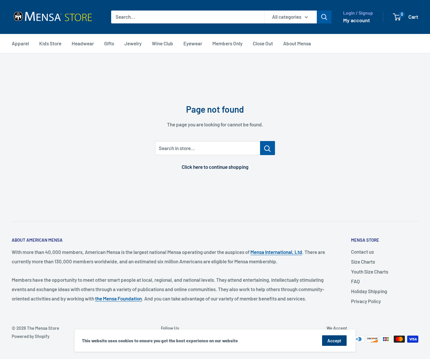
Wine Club (162, 43)
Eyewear (192, 43)
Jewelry (133, 43)
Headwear (83, 43)
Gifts (109, 43)
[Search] (324, 17)
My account (356, 20)
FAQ (355, 281)
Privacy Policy (366, 301)
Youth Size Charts (369, 271)
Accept (334, 340)
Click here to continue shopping (215, 167)
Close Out (263, 43)
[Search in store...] (267, 148)
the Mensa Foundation (118, 298)
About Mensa (297, 43)
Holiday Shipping (369, 291)
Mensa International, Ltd (276, 252)
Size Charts (363, 261)
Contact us (362, 252)
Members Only (227, 43)
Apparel (20, 43)
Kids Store (50, 43)
